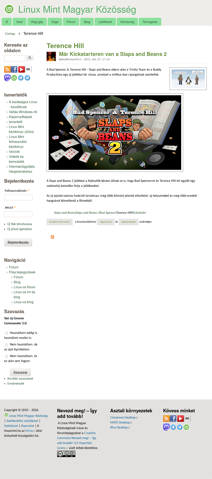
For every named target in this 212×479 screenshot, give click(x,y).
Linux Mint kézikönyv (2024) (21, 129)
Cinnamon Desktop (124, 417)
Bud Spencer (108, 213)
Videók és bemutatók (16, 159)
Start (19, 21)
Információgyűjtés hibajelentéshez (22, 169)
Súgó (54, 21)
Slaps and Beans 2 (88, 213)
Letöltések (105, 21)
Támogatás (150, 21)
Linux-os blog (24, 301)
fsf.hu (30, 431)
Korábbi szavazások (20, 378)
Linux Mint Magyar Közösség (77, 8)
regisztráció (106, 222)
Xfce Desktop (120, 427)
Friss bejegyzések (22, 272)
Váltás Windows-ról (23, 111)
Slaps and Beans (65, 213)
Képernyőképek (20, 116)
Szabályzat (11, 426)
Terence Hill (124, 213)
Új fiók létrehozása (19, 224)
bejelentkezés (128, 222)
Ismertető (15, 121)
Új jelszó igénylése (19, 229)
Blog (87, 21)
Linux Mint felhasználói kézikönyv (18, 141)
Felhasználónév (17, 191)
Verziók (14, 151)
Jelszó (10, 207)
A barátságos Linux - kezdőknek (23, 104)
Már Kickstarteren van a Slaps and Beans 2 (113, 54)
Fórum (71, 21)
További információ (61, 222)
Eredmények (15, 383)
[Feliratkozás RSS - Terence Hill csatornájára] (52, 237)
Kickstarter (139, 213)
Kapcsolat (27, 426)
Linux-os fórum (24, 287)
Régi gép (37, 21)
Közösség (127, 21)
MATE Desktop (121, 422)
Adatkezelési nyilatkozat (22, 421)
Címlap (10, 34)
